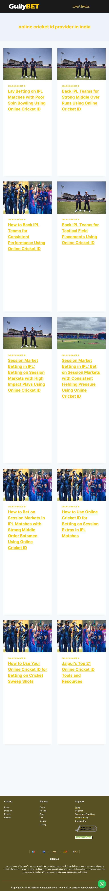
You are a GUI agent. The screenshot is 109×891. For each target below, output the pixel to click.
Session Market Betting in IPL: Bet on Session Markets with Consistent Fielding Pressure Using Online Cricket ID (81, 378)
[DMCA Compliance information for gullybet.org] (90, 829)
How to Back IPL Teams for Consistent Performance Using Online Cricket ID (26, 236)
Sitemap (54, 858)
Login (76, 6)
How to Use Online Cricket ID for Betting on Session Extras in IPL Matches (80, 523)
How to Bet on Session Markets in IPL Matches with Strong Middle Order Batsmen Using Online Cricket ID (26, 529)
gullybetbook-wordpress (22, 115)
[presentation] (27, 64)
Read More (15, 169)
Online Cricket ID (17, 86)
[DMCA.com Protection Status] (90, 837)
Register (85, 6)
